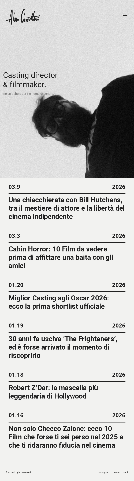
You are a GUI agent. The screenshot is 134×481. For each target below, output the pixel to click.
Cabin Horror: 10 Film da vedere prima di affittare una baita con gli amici (61, 257)
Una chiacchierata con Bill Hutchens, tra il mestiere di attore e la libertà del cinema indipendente (67, 208)
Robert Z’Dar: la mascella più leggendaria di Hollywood (53, 392)
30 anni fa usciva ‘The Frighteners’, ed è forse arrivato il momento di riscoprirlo (63, 347)
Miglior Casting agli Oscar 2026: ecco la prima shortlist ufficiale (59, 302)
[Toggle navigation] (125, 16)
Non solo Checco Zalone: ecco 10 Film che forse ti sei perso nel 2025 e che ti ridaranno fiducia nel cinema (66, 437)
